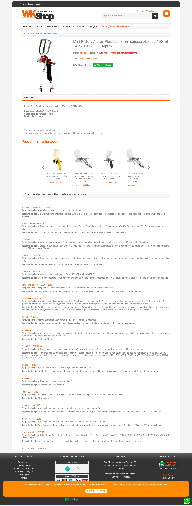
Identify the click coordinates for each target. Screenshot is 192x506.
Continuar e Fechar (96, 491)
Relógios (93, 26)
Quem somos (24, 462)
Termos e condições (24, 471)
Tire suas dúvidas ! (104, 65)
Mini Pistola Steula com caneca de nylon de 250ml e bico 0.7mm (109, 176)
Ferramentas (51, 26)
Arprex (83, 53)
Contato (24, 478)
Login (140, 11)
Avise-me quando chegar (87, 58)
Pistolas (42, 34)
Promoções (107, 26)
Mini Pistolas (53, 34)
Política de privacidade (24, 468)
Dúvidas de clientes (83, 65)
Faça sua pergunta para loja (34, 448)
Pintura (80, 26)
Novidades (122, 26)
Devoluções (24, 475)
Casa (38, 26)
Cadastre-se (153, 11)
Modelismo (67, 26)
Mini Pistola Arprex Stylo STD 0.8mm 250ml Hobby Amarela (56, 176)
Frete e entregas (24, 465)
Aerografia (26, 26)
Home (24, 4)
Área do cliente (35, 4)
